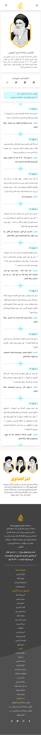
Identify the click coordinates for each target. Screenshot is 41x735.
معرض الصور (20, 599)
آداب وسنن (20, 677)
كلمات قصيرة (20, 607)
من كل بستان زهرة (20, 686)
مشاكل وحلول (20, 690)
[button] (37, 5)
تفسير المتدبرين (20, 620)
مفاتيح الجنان (20, 586)
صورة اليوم (20, 644)
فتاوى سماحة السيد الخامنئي (20, 711)
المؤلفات (20, 628)
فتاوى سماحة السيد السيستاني (20, 706)
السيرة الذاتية (20, 595)
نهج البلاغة (20, 578)
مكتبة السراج (20, 682)
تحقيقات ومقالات (20, 673)
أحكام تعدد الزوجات (20, 78)
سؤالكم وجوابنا (20, 653)
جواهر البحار (20, 615)
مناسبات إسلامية (20, 669)
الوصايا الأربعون (20, 640)
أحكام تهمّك (20, 715)
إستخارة (20, 657)
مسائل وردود (20, 624)
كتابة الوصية (20, 665)
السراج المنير (20, 632)
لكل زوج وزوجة (20, 636)
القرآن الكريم (20, 574)
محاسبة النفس (20, 661)
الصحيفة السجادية (20, 582)
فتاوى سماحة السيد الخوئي (20, 702)
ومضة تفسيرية (20, 611)
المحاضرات (20, 603)
